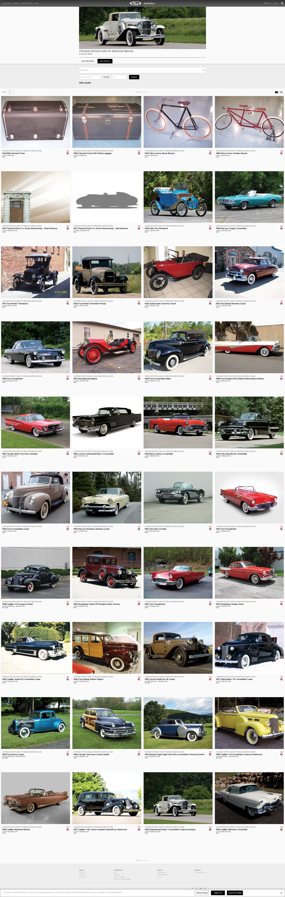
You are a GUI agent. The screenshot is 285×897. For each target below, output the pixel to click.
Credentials (161, 872)
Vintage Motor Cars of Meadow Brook (106, 51)
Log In (275, 3)
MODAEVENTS (118, 877)
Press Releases (162, 874)
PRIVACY (198, 870)
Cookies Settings (200, 872)
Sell (37, 3)
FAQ (115, 872)
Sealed (16, 3)
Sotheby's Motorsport (121, 879)
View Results (105, 61)
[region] (142, 893)
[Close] (281, 892)
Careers (116, 874)
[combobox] (90, 77)
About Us (82, 872)
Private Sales (27, 3)
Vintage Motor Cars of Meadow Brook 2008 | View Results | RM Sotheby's (142, 3)
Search (134, 77)
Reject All (218, 893)
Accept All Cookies (235, 893)
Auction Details (88, 61)
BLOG (159, 877)
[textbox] (90, 77)
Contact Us (83, 877)
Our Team (82, 874)
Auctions (7, 3)
